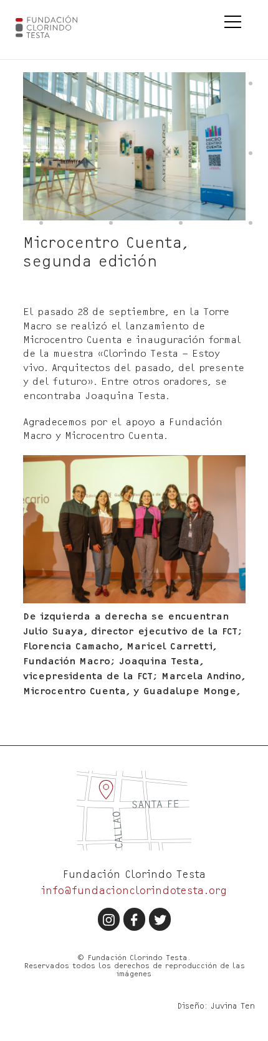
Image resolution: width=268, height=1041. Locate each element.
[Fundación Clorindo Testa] (56, 27)
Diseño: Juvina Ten (216, 1005)
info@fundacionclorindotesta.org (134, 890)
